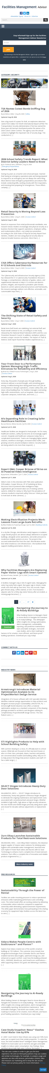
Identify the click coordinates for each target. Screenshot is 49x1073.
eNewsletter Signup (17, 16)
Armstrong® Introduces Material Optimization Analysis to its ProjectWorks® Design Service (20, 692)
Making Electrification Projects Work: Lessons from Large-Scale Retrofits (23, 521)
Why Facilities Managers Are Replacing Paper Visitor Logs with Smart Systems (24, 571)
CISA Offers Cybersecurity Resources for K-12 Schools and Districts (24, 264)
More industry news (24, 864)
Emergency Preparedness (10, 166)
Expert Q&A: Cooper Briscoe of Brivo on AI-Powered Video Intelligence (24, 470)
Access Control (31, 217)
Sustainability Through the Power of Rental (22, 891)
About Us (27, 16)
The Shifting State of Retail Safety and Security (24, 317)
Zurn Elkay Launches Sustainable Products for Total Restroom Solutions (24, 837)
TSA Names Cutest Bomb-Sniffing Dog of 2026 (23, 110)
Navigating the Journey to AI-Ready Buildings (32, 609)
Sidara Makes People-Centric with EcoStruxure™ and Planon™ (21, 943)
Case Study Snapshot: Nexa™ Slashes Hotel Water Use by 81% (22, 1031)
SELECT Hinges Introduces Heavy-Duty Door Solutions (23, 787)
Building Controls (41, 525)
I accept (43, 1069)
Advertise (35, 16)
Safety (28, 114)
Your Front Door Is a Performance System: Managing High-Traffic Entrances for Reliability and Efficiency (24, 366)
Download (7, 627)
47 (29, 602)
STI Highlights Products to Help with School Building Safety (22, 743)
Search (45, 20)
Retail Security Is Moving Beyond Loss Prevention (23, 213)
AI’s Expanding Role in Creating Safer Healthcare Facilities (23, 420)
